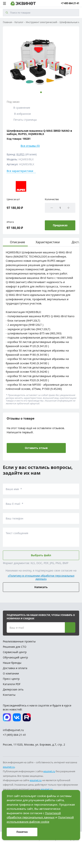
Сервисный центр (15, 652)
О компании (11, 673)
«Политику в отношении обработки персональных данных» (41, 577)
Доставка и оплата (15, 668)
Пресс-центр (11, 679)
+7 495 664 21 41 (70, 3)
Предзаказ (60, 225)
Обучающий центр (15, 657)
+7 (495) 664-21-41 (14, 735)
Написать (41, 587)
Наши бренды (12, 663)
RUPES (20, 154)
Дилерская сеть (13, 689)
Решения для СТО (14, 647)
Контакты (9, 695)
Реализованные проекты (19, 641)
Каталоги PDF (11, 684)
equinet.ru (9, 767)
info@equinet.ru (13, 730)
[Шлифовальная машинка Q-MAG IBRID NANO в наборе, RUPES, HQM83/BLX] (41, 61)
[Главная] (23, 3)
